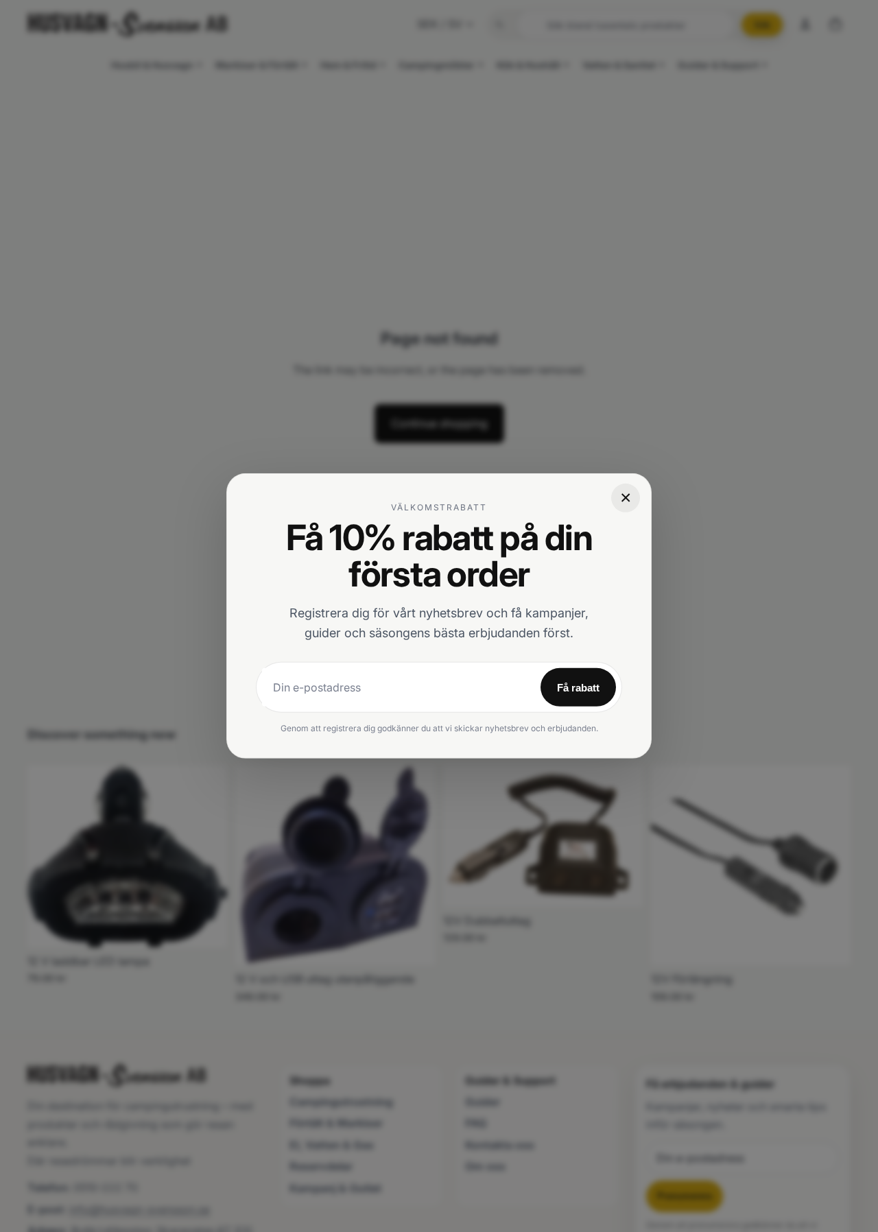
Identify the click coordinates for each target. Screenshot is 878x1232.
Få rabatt (578, 688)
